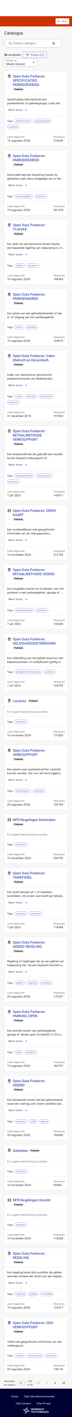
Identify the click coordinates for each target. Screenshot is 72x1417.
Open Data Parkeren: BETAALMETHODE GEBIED (34, 572)
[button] (62, 21)
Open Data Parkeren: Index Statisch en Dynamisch (34, 358)
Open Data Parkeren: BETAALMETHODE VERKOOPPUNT (29, 435)
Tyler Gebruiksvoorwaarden (39, 1396)
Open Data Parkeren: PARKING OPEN (29, 1014)
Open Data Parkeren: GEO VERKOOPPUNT (33, 1325)
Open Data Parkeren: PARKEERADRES (29, 296)
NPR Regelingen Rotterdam (34, 820)
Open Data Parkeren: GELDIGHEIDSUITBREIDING (34, 641)
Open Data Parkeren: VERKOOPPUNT (29, 752)
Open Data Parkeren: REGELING (29, 1255)
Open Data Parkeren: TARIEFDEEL (29, 875)
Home (14, 1396)
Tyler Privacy (43, 1403)
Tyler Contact (23, 1403)
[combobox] (31, 43)
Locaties (19, 701)
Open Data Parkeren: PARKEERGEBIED (29, 158)
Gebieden (20, 1150)
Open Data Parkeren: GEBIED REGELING (29, 944)
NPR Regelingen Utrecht (32, 1200)
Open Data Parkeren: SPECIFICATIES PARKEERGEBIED (29, 80)
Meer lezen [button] (16, 109)
